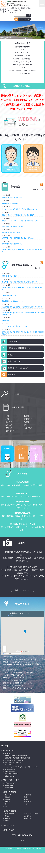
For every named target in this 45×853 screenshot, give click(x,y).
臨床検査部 (27, 818)
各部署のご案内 (9, 811)
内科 (7, 416)
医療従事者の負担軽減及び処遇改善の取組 (17, 758)
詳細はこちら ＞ (22, 590)
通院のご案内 (9, 787)
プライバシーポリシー (11, 765)
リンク (23, 840)
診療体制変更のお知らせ (10, 203)
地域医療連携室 (9, 814)
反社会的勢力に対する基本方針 (14, 760)
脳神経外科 (28, 419)
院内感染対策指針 (10, 771)
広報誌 (11, 355)
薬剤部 (7, 820)
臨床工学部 (27, 816)
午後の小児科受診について (11, 232)
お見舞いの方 (36, 449)
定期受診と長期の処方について (12, 197)
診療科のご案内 (9, 792)
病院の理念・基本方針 (11, 774)
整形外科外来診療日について (12, 244)
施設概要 (7, 753)
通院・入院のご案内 (11, 780)
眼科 (25, 425)
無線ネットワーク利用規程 (13, 762)
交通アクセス (8, 830)
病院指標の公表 (14, 361)
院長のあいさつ (9, 776)
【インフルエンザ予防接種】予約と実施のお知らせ (20, 209)
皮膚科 (26, 422)
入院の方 (21, 449)
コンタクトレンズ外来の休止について (15, 326)
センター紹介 (8, 750)
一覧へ (35, 189)
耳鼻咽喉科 (28, 428)
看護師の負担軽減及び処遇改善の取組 (16, 755)
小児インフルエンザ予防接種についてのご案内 (18, 215)
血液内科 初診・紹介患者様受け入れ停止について (20, 238)
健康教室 (11, 374)
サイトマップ (24, 19)
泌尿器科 (9, 425)
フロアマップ (8, 825)
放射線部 (7, 818)
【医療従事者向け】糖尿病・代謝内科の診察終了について (22, 307)
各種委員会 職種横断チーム (19, 348)
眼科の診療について (9, 320)
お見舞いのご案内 (10, 783)
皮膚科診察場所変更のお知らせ (12, 226)
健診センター (10, 431)
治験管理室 (12, 341)
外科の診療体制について (10, 295)
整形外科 (9, 422)
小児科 (26, 416)
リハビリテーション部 (31, 814)
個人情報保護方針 (10, 769)
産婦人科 (9, 428)
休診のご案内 (9, 785)
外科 (7, 419)
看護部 (7, 816)
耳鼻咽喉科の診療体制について (12, 301)
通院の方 (7, 449)
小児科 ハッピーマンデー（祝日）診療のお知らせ (20, 221)
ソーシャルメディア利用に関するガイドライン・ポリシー (22, 767)
